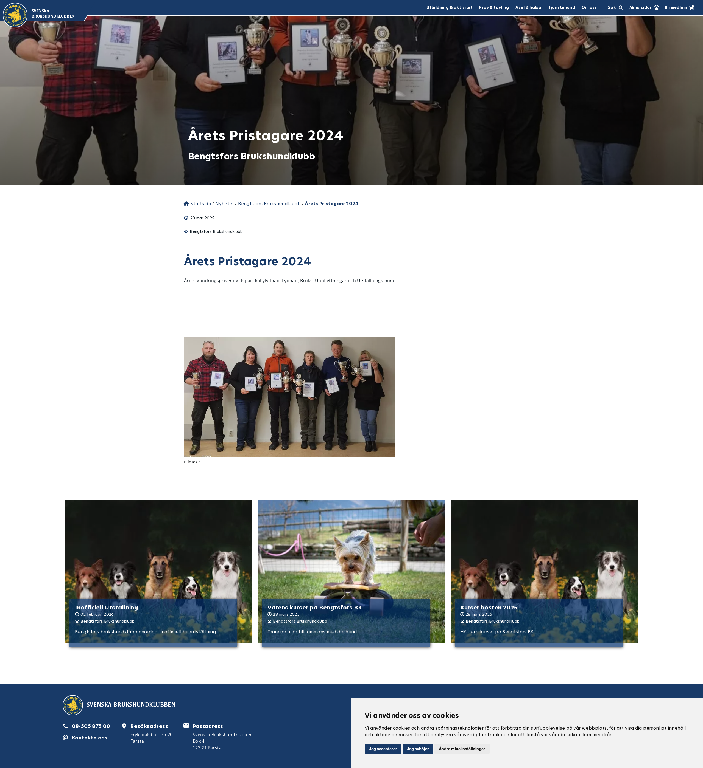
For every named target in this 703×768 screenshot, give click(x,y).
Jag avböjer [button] (418, 748)
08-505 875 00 (91, 726)
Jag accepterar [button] (383, 748)
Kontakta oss (90, 737)
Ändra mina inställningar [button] (462, 748)
